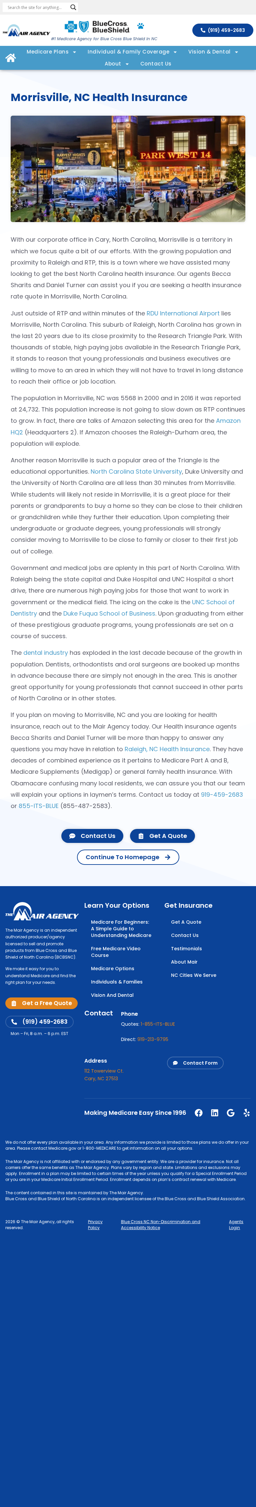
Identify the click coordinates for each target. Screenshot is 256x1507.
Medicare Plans (48, 51)
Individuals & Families (117, 982)
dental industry (45, 652)
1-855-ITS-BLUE (158, 1024)
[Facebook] (199, 1113)
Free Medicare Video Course (116, 952)
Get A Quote (186, 922)
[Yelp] (247, 1113)
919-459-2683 (222, 794)
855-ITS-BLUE (39, 806)
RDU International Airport (183, 313)
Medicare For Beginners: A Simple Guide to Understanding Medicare (121, 929)
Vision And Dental (112, 995)
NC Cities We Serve (193, 975)
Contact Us (156, 63)
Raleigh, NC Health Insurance (167, 749)
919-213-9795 (152, 1039)
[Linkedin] (215, 1113)
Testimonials (186, 948)
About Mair (184, 962)
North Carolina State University (136, 471)
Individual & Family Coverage (128, 51)
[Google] (231, 1113)
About (113, 63)
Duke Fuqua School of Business (109, 613)
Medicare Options (112, 968)
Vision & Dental (209, 51)
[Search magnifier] (73, 7)
